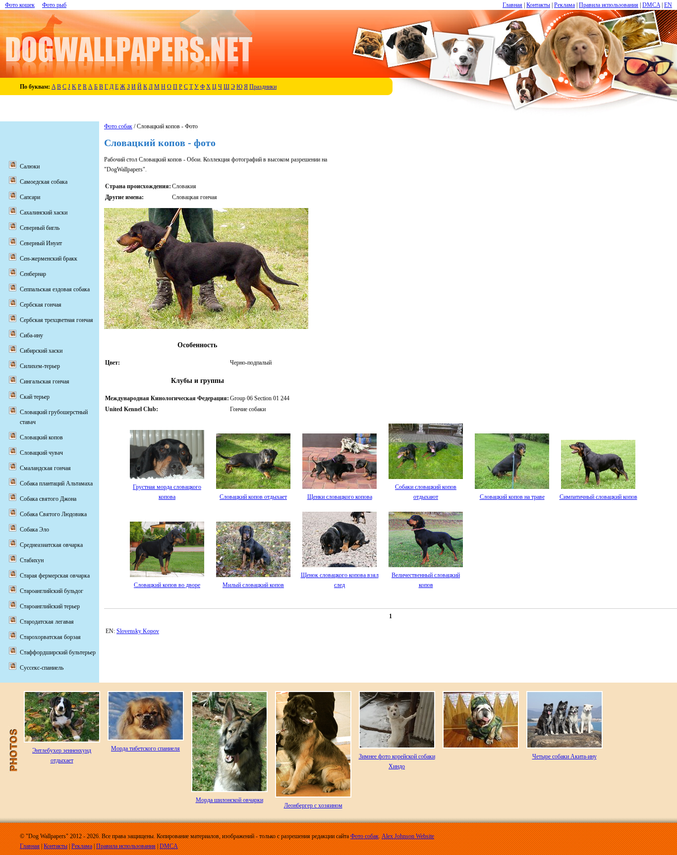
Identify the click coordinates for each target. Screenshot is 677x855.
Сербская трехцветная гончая (56, 320)
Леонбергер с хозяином (313, 805)
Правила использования (608, 4)
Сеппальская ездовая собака (55, 289)
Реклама (564, 4)
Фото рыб (54, 4)
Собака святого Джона (48, 498)
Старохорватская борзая (50, 637)
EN (668, 4)
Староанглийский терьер (50, 606)
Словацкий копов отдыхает (253, 496)
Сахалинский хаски (43, 212)
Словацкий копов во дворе (167, 585)
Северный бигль (39, 227)
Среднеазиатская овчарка (51, 544)
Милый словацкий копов (253, 585)
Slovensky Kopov (137, 631)
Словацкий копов (41, 437)
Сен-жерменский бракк (48, 258)
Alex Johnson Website (408, 836)
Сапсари (30, 197)
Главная (512, 4)
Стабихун (32, 560)
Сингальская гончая (44, 381)
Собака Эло (34, 529)
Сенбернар (33, 273)
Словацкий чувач (41, 452)
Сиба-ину (31, 335)
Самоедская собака (43, 181)
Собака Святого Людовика (53, 514)
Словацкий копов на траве (512, 496)
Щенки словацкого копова (339, 496)
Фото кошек (20, 4)
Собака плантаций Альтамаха (56, 483)
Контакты (538, 4)
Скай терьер (35, 396)
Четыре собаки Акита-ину (564, 756)
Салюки (30, 166)
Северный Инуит (41, 243)
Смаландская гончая (45, 468)
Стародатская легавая (47, 621)
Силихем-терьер (40, 366)
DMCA (651, 4)
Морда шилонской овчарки (229, 800)
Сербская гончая (40, 304)
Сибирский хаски (41, 350)
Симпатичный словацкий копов (598, 496)
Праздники (263, 86)
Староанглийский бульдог (51, 591)
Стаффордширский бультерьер (58, 652)
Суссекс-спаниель (41, 667)
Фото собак (118, 126)
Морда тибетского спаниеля (145, 748)
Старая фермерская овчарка (55, 575)
